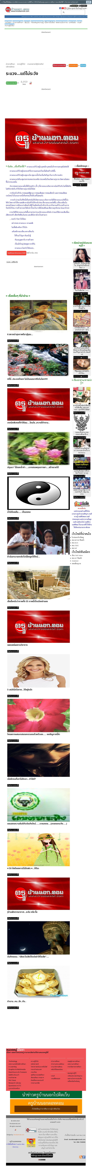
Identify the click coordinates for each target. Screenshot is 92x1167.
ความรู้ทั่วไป (21, 64)
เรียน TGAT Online (77, 555)
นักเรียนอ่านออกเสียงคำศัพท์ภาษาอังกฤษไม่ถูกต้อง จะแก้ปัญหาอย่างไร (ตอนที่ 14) (81, 351)
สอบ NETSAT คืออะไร (78, 540)
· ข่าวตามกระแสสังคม (57, 1064)
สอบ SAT (74, 548)
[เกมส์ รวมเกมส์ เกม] (79, 22)
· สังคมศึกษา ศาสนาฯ (37, 1077)
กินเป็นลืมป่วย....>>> (82, 290)
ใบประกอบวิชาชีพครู (78, 537)
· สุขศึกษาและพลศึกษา (37, 1075)
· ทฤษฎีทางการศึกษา (73, 1061)
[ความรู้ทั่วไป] (9, 25)
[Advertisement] (46, 46)
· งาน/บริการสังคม (56, 1067)
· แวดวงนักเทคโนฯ (14, 1088)
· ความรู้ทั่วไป (34, 1061)
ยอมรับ (88, 2)
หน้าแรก (83, 65)
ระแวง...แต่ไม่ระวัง (12, 262)
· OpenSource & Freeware (17, 1072)
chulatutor (75, 561)
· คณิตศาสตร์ (34, 1064)
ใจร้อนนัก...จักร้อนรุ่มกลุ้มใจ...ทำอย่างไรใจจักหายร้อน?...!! (82, 265)
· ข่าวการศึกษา (55, 1061)
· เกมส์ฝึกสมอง (55, 1078)
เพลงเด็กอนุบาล (76, 563)
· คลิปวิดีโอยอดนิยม (56, 1069)
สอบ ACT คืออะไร (77, 558)
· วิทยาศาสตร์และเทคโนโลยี (38, 1067)
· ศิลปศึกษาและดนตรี (37, 1080)
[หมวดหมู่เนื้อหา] (49, 22)
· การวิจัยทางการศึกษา (74, 1067)
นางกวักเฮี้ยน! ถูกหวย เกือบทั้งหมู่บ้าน (81, 307)
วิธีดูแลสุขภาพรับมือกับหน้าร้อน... (82, 372)
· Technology (12, 1061)
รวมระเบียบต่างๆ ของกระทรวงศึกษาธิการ (81, 433)
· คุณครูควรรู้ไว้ (71, 1073)
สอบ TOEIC (75, 545)
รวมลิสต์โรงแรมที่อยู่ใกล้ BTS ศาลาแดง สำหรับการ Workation (82, 450)
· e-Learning (12, 1067)
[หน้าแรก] (8, 22)
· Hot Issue (12, 1080)
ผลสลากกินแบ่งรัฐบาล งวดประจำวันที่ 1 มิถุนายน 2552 (81, 492)
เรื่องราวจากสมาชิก (59, 65)
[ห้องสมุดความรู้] (37, 22)
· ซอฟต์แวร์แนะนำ (13, 1075)
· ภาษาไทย (33, 1072)
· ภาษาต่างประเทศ (36, 1069)
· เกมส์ (52, 1076)
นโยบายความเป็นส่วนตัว (71, 2)
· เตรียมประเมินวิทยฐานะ (74, 1076)
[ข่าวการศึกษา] (17, 22)
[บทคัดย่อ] (72, 22)
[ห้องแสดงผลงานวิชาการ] (62, 22)
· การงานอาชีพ (35, 1083)
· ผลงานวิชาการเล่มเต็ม (74, 1078)
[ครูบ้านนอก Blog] (27, 22)
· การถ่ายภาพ (12, 1077)
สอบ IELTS (75, 543)
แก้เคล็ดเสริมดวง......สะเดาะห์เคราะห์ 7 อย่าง (82, 329)
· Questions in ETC (14, 1086)
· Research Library (14, 1083)
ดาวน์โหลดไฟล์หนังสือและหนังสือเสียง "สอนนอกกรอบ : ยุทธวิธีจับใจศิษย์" (81, 407)
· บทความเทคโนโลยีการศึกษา (17, 1064)
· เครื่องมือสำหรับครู (73, 1081)
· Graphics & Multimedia (17, 1069)
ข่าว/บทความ (73, 65)
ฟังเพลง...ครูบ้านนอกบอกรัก (82, 180)
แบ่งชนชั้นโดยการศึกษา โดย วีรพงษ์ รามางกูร (81, 472)
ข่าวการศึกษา (10, 64)
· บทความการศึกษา (73, 1064)
